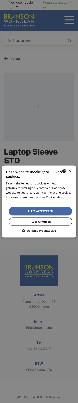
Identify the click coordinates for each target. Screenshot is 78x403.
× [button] (69, 170)
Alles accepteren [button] (40, 211)
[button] (39, 230)
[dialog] (39, 201)
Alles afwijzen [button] (40, 221)
